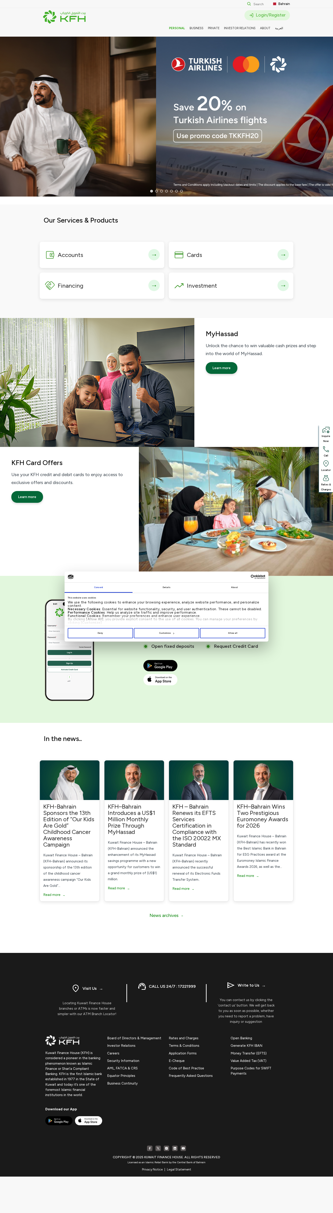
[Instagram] (166, 1148)
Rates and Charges (183, 1038)
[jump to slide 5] (171, 191)
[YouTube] (183, 1148)
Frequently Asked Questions (191, 1076)
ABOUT (265, 28)
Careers (113, 1053)
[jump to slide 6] (176, 191)
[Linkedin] (175, 1148)
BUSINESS (196, 28)
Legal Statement (179, 1169)
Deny (100, 633)
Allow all (232, 633)
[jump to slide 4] (166, 191)
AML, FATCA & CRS (122, 1068)
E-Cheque (177, 1061)
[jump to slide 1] (151, 191)
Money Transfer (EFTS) (249, 1053)
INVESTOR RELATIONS (240, 28)
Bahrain (283, 4)
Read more (54, 895)
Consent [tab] (98, 587)
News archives (166, 915)
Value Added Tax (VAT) (248, 1061)
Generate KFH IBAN (246, 1046)
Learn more (221, 368)
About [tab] (234, 587)
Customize (165, 633)
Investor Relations (121, 1046)
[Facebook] (149, 1148)
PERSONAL (177, 28)
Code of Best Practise (186, 1068)
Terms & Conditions (184, 1046)
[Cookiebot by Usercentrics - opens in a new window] (245, 577)
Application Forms (183, 1053)
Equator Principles (121, 1076)
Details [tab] (167, 587)
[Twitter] (158, 1148)
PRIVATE (214, 28)
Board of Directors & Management (134, 1038)
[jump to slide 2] (156, 191)
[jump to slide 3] (161, 191)
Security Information (123, 1061)
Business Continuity (122, 1083)
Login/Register (270, 15)
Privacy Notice (152, 1169)
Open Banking (241, 1038)
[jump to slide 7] (181, 191)
